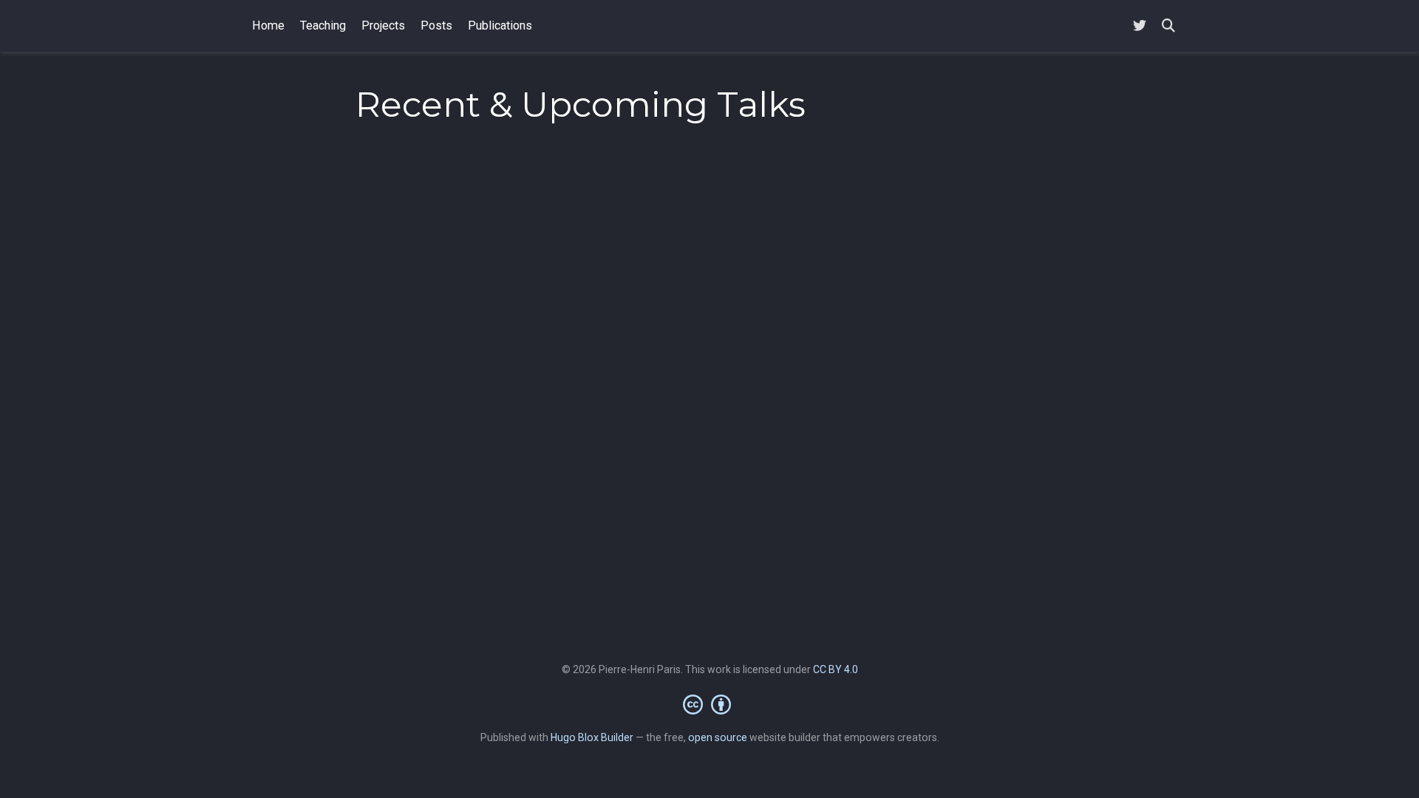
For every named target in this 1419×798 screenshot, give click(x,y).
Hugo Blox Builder (592, 737)
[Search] (1168, 26)
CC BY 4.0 (835, 669)
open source (717, 737)
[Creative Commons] (710, 704)
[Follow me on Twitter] (1139, 26)
